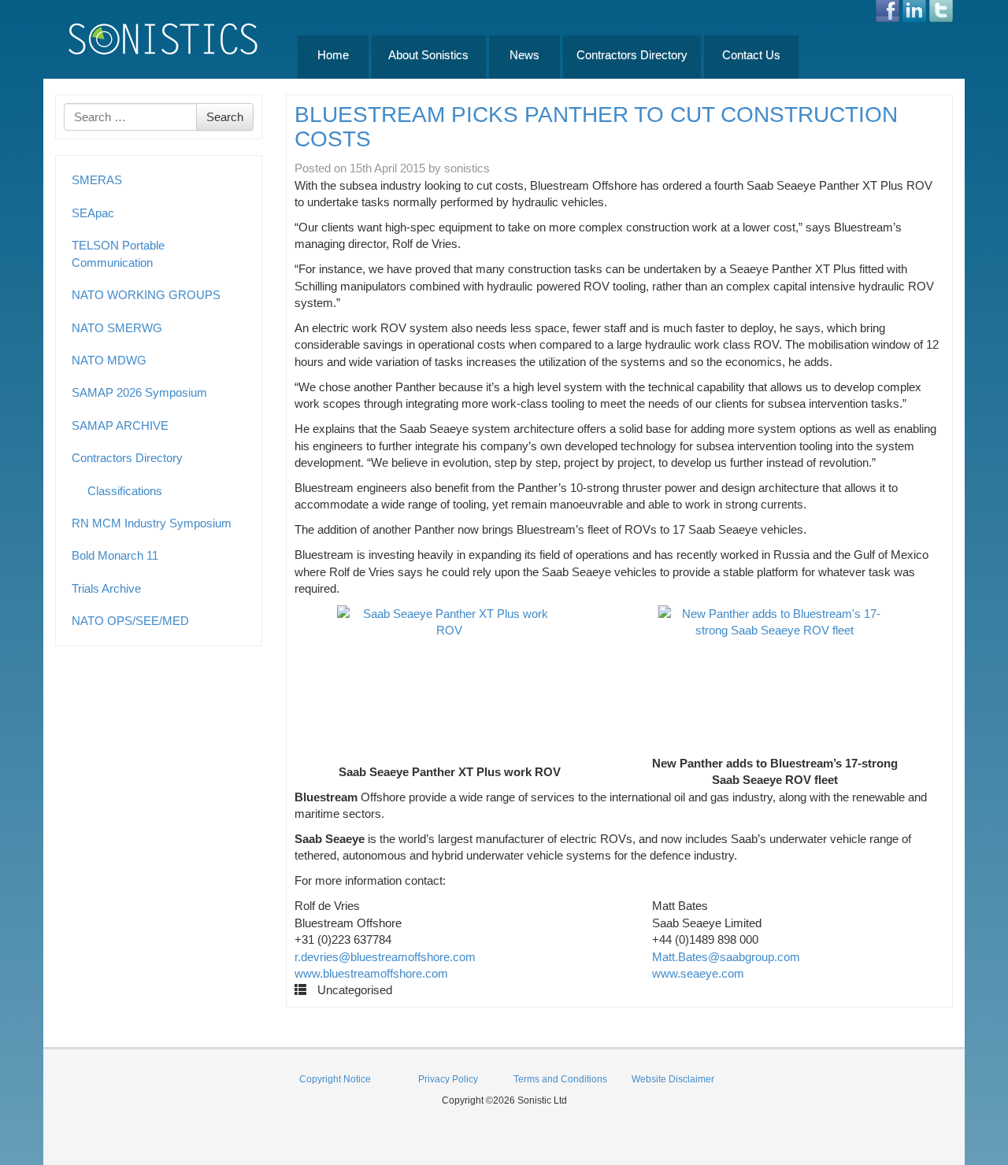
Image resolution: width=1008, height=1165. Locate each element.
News (524, 54)
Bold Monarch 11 (115, 555)
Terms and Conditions (560, 1079)
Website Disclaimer (673, 1079)
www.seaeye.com (698, 973)
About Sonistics (428, 54)
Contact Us (751, 54)
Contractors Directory (631, 54)
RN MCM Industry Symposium (152, 523)
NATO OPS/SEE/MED (130, 620)
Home (333, 54)
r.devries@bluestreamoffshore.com (385, 956)
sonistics (467, 168)
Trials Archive (106, 588)
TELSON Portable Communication (118, 253)
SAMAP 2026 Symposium (139, 392)
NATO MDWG (109, 360)
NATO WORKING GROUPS (146, 294)
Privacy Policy (448, 1079)
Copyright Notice (335, 1079)
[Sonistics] (163, 38)
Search (224, 117)
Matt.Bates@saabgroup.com (726, 956)
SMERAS (97, 180)
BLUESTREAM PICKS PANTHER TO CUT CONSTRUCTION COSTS (596, 126)
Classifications (124, 490)
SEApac (93, 213)
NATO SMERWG (117, 328)
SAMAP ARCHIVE (120, 425)
